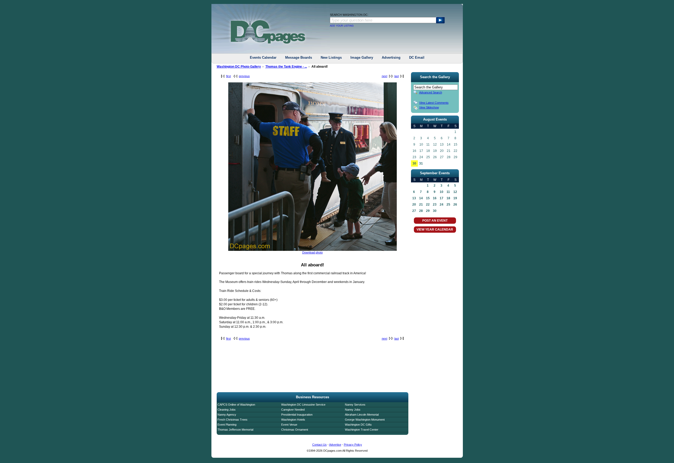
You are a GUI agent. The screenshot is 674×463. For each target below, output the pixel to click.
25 (448, 204)
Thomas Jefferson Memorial (235, 429)
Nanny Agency (226, 414)
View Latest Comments (434, 102)
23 (435, 204)
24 (441, 204)
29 (428, 211)
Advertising (391, 57)
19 (455, 198)
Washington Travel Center (361, 429)
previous (244, 76)
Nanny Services (355, 404)
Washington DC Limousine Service (303, 404)
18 (448, 198)
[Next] (312, 249)
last (396, 76)
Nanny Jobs (352, 409)
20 (414, 204)
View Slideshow (429, 107)
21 (421, 204)
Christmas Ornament (294, 429)
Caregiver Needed (293, 409)
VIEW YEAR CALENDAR (435, 229)
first (228, 76)
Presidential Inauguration (297, 414)
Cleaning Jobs (226, 409)
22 (428, 204)
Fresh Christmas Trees (232, 419)
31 (421, 163)
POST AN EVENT (435, 220)
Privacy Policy (353, 444)
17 (441, 198)
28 (421, 211)
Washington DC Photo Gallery (239, 66)
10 (441, 192)
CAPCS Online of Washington (236, 404)
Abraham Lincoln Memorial (362, 414)
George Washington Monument (365, 419)
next (384, 76)
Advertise (335, 444)
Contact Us (319, 444)
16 (435, 198)
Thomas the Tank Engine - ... (286, 66)
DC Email (416, 57)
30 (414, 163)
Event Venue (289, 424)
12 (455, 192)
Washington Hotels (293, 419)
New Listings (331, 57)
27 (414, 211)
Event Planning (226, 424)
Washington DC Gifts (358, 424)
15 (428, 198)
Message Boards (298, 57)
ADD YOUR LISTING (342, 25)
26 (455, 204)
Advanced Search (430, 92)
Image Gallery (361, 57)
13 (414, 198)
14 (421, 198)
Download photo (312, 252)
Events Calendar (263, 57)
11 (448, 192)
